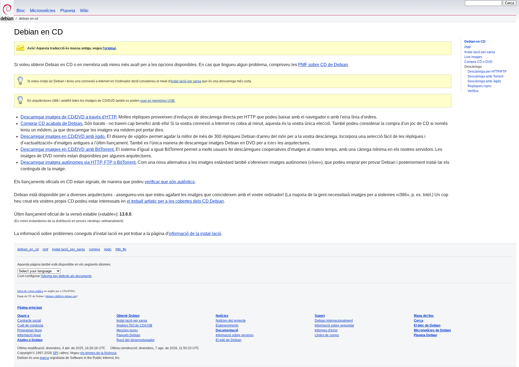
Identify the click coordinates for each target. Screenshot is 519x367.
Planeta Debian (425, 335)
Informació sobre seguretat (334, 325)
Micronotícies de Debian (432, 330)
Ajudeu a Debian (29, 340)
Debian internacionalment (334, 320)
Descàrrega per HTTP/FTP (487, 71)
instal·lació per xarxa (186, 81)
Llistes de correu (327, 335)
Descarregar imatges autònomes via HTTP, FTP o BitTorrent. (79, 162)
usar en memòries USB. (157, 101)
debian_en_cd (28, 249)
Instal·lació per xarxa (479, 52)
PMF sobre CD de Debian (323, 64)
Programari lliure (29, 330)
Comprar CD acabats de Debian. (52, 123)
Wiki (84, 10)
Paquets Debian (128, 335)
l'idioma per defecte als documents (66, 276)
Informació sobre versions (235, 335)
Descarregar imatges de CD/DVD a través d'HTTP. (69, 117)
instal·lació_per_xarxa (68, 249)
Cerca (418, 320)
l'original (109, 48)
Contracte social (29, 320)
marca (44, 358)
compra (94, 249)
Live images (473, 57)
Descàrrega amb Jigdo (484, 81)
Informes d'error (326, 330)
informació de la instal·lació (195, 233)
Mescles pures (127, 330)
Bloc (20, 10)
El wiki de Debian (228, 340)
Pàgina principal (29, 308)
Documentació (227, 330)
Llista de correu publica (30, 291)
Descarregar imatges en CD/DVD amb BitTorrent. (68, 149)
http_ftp (120, 249)
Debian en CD (474, 41)
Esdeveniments (227, 325)
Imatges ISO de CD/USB (134, 325)
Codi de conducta (30, 325)
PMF (467, 47)
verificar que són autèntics (170, 181)
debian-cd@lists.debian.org (61, 296)
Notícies (222, 316)
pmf (45, 249)
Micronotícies (42, 10)
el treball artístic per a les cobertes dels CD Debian (175, 201)
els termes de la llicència (98, 353)
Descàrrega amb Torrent (485, 76)
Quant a (23, 316)
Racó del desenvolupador (136, 340)
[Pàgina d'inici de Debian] (7, 11)
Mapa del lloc (424, 316)
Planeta (67, 10)
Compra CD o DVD (478, 62)
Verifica (473, 91)
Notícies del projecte (231, 320)
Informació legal (29, 335)
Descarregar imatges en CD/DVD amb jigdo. (63, 136)
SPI (55, 353)
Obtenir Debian (128, 316)
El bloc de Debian (427, 325)
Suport (320, 316)
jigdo (107, 249)
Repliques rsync (479, 86)
